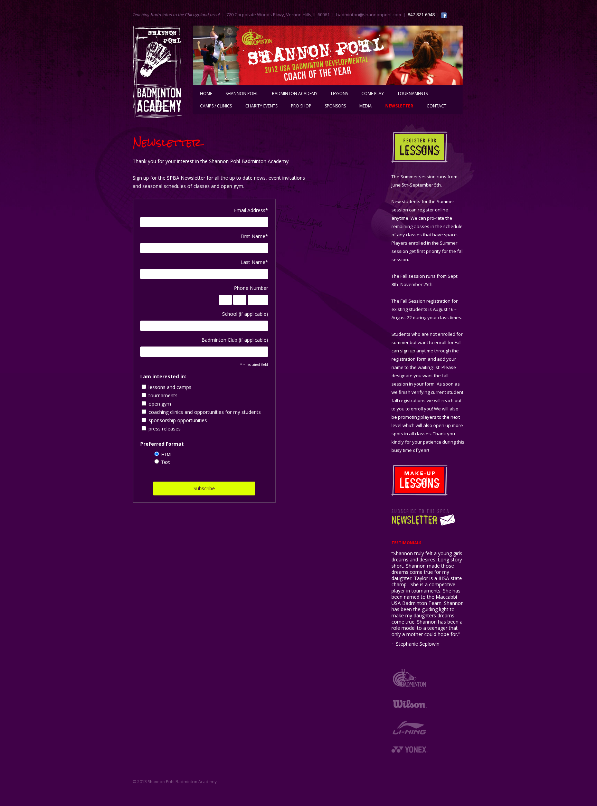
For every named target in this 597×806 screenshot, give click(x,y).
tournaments (163, 395)
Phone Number (251, 288)
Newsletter (399, 106)
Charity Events (261, 106)
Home (206, 93)
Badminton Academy (295, 93)
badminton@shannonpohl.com (368, 14)
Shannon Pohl (242, 93)
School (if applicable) (245, 314)
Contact (436, 106)
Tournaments (412, 93)
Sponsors (335, 106)
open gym (160, 403)
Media (365, 106)
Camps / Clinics (216, 106)
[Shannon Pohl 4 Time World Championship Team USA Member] (328, 55)
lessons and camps (170, 387)
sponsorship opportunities (178, 420)
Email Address (251, 210)
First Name (254, 236)
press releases (165, 428)
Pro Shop (301, 106)
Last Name (254, 262)
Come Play (372, 93)
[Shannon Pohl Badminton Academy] (157, 74)
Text (165, 462)
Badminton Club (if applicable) (234, 339)
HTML (166, 454)
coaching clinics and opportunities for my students (205, 412)
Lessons (339, 93)
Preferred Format (162, 443)
